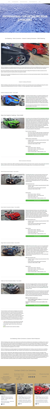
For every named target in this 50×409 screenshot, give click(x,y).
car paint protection (31, 96)
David (21, 403)
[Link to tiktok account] (32, 377)
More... (40, 1)
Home (9, 1)
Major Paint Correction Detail (32, 245)
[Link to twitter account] (34, 377)
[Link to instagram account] (30, 377)
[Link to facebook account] (29, 377)
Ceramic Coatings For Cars (33, 1)
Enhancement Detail (30, 174)
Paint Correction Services (23, 1)
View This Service (37, 108)
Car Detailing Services (15, 1)
